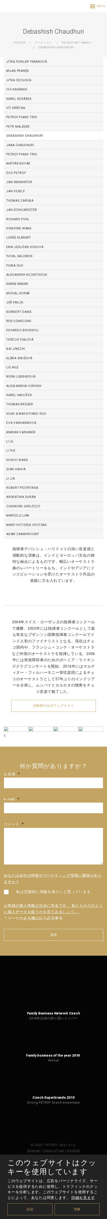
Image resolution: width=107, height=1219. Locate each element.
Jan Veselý (15, 191)
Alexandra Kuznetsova (26, 274)
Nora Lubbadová (21, 376)
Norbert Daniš (19, 312)
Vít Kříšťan (15, 108)
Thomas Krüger (19, 404)
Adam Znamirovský (22, 534)
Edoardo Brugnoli (22, 330)
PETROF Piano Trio (21, 154)
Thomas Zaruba (20, 200)
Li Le (9, 441)
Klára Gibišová (19, 358)
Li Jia (10, 478)
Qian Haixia (15, 469)
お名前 (12, 774)
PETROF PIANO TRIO (21, 117)
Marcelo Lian (17, 515)
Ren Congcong (18, 321)
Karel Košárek (19, 99)
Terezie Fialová (19, 339)
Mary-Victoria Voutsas (26, 525)
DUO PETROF (16, 173)
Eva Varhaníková (21, 423)
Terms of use (53, 1150)
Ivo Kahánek (16, 89)
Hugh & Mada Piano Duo (26, 413)
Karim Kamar (17, 284)
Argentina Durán (21, 497)
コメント (14, 824)
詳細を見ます (83, 1197)
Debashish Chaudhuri (24, 135)
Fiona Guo (14, 265)
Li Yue (11, 450)
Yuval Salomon (19, 256)
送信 (53, 935)
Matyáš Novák (18, 163)
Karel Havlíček (19, 395)
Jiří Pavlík (14, 302)
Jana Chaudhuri (20, 145)
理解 (77, 1209)
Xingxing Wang (19, 228)
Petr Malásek (18, 126)
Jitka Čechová (18, 80)
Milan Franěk (17, 71)
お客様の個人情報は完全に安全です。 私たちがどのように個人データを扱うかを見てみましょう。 (53, 908)
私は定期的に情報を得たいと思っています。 (55, 892)
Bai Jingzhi (15, 349)
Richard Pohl (17, 219)
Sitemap (33, 1150)
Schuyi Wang (17, 460)
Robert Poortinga (22, 487)
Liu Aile (12, 367)
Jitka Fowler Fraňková (26, 61)
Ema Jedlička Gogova (24, 247)
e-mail (11, 799)
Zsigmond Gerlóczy (23, 506)
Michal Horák (18, 293)
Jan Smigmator (19, 182)
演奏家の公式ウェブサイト (53, 705)
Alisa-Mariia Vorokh (23, 386)
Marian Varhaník (20, 432)
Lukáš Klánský (18, 237)
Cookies (73, 1150)
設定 (30, 1209)
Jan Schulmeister (21, 210)
